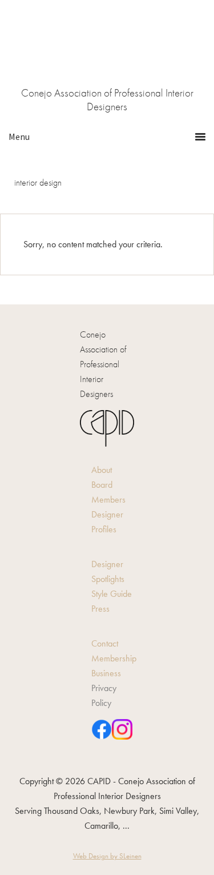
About (101, 470)
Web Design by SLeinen (107, 856)
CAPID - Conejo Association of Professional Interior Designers (107, 52)
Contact (104, 643)
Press (100, 609)
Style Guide (111, 594)
